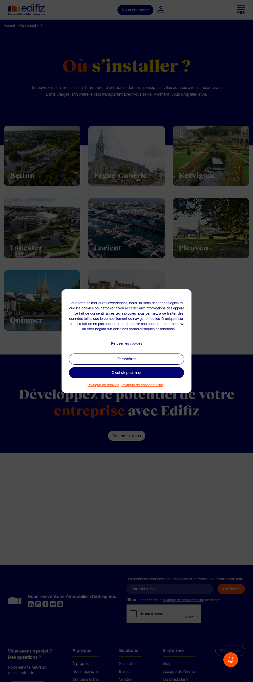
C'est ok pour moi (126, 372)
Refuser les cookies (126, 343)
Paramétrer (126, 359)
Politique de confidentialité (142, 385)
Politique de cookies (103, 385)
